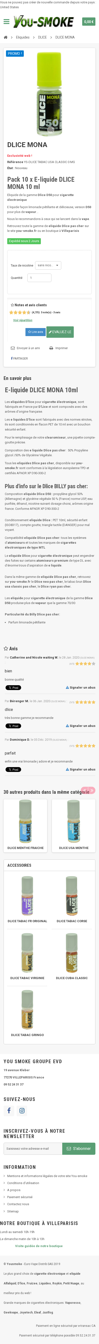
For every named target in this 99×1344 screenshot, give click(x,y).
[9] (26, 312)
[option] (25, 825)
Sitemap (13, 1211)
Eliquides (23, 37)
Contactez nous (18, 1204)
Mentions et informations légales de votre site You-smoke (47, 1176)
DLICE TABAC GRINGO (27, 1035)
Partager (20, 358)
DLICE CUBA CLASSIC (72, 978)
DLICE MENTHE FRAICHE (25, 848)
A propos (13, 1190)
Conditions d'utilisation (23, 1183)
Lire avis (37, 332)
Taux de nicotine (22, 265)
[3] (13, 312)
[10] (29, 312)
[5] (18, 312)
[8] (24, 312)
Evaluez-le (61, 332)
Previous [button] (84, 790)
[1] (9, 312)
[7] (22, 312)
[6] (20, 312)
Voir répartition (22, 320)
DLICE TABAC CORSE (72, 921)
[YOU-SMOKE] (44, 21)
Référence (15, 162)
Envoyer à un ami (28, 348)
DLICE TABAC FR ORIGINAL (27, 921)
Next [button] (91, 790)
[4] (16, 312)
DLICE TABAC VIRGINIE (27, 978)
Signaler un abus (82, 687)
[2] (11, 312)
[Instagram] (22, 1111)
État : (10, 168)
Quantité (16, 278)
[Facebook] (9, 1111)
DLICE (42, 37)
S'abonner (81, 1148)
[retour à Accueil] (5, 37)
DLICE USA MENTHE (73, 848)
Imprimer (62, 348)
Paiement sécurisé (19, 1197)
